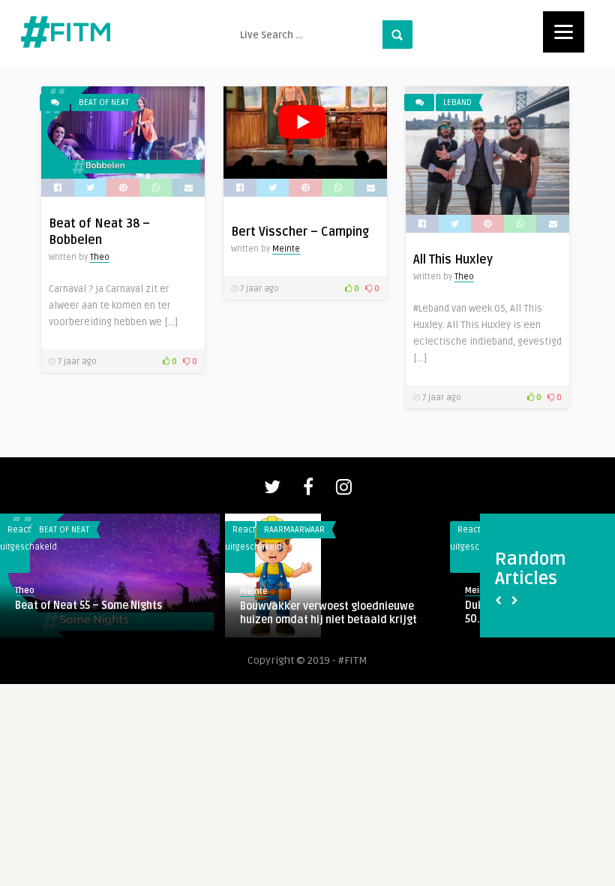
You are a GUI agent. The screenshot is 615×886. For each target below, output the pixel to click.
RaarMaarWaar (35, 530)
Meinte (286, 249)
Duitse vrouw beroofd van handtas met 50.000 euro (302, 612)
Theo (100, 257)
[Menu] (563, 32)
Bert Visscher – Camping (300, 232)
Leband (457, 102)
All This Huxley (453, 259)
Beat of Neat (104, 102)
